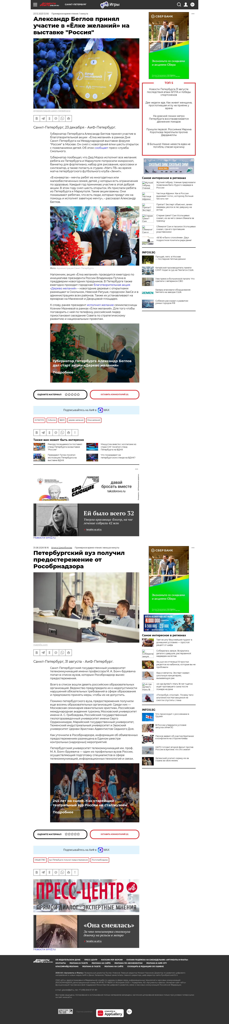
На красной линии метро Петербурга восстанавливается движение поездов (169, 119)
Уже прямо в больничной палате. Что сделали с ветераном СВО (175, 280)
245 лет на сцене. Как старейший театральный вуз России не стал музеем (90, 803)
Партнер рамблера (84, 1012)
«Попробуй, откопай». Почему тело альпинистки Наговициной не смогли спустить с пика (174, 698)
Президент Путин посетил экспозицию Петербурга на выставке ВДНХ (62, 458)
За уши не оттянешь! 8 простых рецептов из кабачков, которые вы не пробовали (175, 664)
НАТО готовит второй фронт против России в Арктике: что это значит (174, 748)
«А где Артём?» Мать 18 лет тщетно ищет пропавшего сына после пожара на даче (174, 686)
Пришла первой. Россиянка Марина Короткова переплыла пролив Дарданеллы (168, 132)
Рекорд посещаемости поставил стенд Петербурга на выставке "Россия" (65, 447)
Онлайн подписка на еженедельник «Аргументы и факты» (157, 960)
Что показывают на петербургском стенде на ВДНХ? (118, 456)
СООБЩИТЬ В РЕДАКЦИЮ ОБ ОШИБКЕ (145, 966)
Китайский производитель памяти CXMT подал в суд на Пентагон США (174, 269)
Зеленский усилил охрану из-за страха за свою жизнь (172, 759)
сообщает (101, 147)
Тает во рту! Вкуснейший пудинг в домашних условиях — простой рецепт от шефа (174, 642)
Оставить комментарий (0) (114, 394)
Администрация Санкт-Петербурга (51, 110)
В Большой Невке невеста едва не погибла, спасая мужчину (168, 145)
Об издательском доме (67, 960)
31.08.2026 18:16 (41, 547)
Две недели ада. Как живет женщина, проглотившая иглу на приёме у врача (169, 105)
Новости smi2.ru (44, 537)
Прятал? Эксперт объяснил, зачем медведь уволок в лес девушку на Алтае (174, 207)
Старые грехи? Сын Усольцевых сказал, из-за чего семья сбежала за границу (175, 218)
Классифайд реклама (66, 966)
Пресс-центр (90, 960)
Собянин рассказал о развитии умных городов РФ (171, 302)
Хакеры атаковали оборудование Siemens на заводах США (172, 291)
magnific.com (40, 644)
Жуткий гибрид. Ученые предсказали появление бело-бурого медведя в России (175, 185)
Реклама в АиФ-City (156, 963)
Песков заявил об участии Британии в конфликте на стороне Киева (174, 737)
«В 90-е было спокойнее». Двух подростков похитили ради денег (174, 238)
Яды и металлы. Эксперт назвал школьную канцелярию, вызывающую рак (172, 675)
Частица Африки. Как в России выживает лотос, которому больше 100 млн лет (174, 196)
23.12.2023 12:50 (41, 13)
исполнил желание (100, 305)
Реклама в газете (79, 963)
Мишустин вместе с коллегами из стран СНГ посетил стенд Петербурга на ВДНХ (118, 447)
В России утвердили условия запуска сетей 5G (170, 726)
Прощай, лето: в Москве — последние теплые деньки (170, 258)
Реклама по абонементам (128, 963)
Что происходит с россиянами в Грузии (172, 715)
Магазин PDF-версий (112, 960)
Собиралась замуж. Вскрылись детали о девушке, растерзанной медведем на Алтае (173, 653)
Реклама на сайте (101, 963)
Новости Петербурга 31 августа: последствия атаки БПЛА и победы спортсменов (169, 92)
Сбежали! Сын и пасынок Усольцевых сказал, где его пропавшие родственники (176, 229)
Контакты (60, 963)
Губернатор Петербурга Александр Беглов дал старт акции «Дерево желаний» (92, 363)
